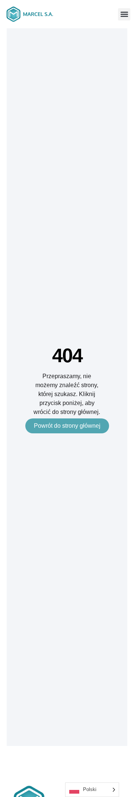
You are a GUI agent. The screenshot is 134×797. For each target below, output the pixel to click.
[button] (124, 14)
